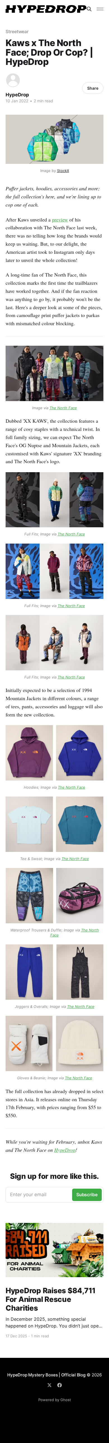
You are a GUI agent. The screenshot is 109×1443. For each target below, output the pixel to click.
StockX (63, 170)
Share (92, 88)
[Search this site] (89, 8)
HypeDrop (17, 95)
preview (60, 219)
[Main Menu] (100, 9)
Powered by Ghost (54, 1399)
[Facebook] (59, 1385)
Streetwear (17, 31)
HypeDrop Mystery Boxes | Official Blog (46, 1375)
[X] (49, 1385)
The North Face (63, 408)
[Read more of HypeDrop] (13, 80)
